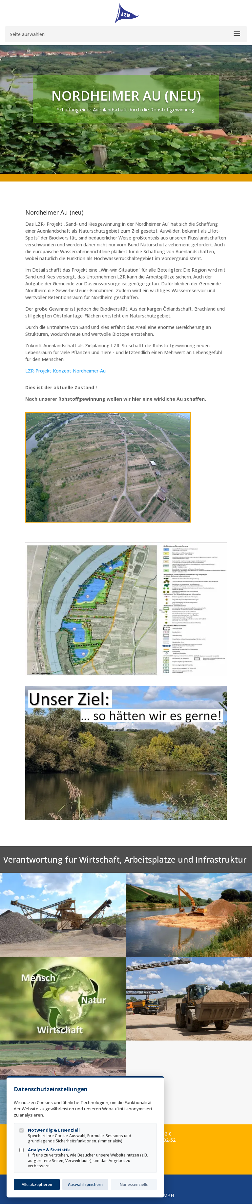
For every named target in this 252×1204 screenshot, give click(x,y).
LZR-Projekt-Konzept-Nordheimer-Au (65, 371)
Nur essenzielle (134, 1184)
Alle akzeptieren (37, 1184)
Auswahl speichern (85, 1184)
